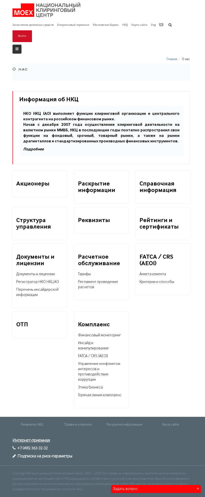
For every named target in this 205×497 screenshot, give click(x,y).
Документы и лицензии (35, 274)
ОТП (22, 325)
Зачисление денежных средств (33, 25)
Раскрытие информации (124, 424)
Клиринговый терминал (73, 25)
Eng (153, 25)
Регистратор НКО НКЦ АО (37, 282)
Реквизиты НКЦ (32, 424)
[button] (162, 25)
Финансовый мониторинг (99, 335)
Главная (171, 59)
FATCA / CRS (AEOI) (93, 356)
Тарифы (84, 274)
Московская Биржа (105, 25)
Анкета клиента (153, 274)
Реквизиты (94, 220)
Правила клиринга (78, 424)
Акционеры (33, 184)
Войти (22, 36)
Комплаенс (94, 325)
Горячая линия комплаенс (100, 395)
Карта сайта (139, 25)
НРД (125, 25)
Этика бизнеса (90, 387)
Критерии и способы (157, 282)
